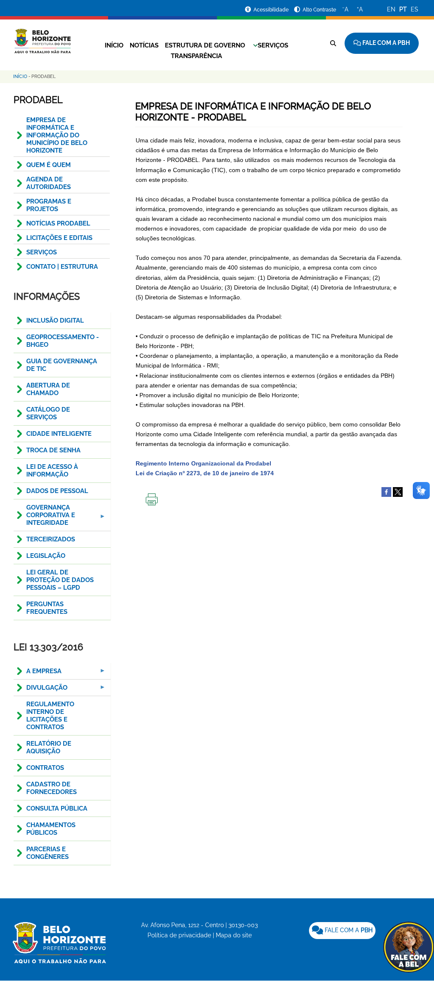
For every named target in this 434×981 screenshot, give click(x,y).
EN (391, 9)
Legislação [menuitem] (45, 556)
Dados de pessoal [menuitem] (57, 491)
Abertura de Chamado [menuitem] (48, 389)
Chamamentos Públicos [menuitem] (50, 828)
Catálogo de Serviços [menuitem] (48, 413)
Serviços (273, 45)
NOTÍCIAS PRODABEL (58, 223)
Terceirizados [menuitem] (50, 539)
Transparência (196, 56)
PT (403, 9)
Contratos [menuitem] (45, 768)
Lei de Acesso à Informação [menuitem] (52, 470)
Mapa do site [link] (234, 935)
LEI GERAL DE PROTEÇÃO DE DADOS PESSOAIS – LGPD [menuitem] (60, 580)
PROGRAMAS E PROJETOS (48, 205)
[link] (342, 930)
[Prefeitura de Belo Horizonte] (42, 36)
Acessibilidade (271, 10)
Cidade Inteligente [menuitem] (59, 434)
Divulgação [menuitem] (40, 690)
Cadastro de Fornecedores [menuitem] (51, 788)
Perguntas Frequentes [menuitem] (46, 608)
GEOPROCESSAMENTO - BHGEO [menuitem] (62, 340)
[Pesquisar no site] (333, 43)
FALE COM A (348, 930)
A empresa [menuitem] (37, 673)
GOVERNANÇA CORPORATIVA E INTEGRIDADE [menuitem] (44, 517)
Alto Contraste (319, 10)
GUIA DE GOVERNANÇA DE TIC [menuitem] (61, 365)
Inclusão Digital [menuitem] (55, 320)
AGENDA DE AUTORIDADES (48, 183)
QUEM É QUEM (48, 165)
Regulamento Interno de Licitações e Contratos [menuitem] (50, 715)
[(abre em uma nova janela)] (398, 491)
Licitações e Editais (59, 238)
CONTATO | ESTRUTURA (62, 266)
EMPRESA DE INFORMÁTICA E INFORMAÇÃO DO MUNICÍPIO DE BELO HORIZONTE (56, 135)
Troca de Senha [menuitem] (53, 450)
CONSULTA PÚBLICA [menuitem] (56, 808)
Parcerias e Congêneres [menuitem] (47, 853)
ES (414, 9)
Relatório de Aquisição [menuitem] (48, 747)
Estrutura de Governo (205, 45)
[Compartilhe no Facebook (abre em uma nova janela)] (386, 491)
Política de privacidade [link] (179, 935)
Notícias (144, 45)
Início (114, 45)
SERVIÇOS (41, 252)
